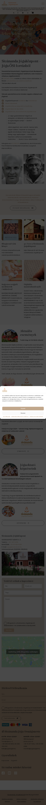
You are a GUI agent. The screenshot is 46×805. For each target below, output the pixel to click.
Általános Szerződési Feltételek (36, 416)
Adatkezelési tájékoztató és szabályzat (19, 416)
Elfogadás (23, 408)
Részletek (23, 413)
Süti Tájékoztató (6, 416)
